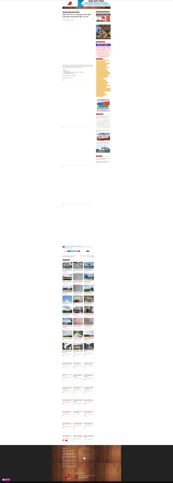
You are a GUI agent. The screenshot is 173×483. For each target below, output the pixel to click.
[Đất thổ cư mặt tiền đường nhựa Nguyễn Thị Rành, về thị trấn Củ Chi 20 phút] (67, 419)
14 (88, 454)
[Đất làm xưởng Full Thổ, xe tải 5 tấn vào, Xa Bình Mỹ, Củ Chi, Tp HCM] (78, 288)
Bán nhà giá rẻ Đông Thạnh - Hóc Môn (102, 81)
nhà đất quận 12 (75, 482)
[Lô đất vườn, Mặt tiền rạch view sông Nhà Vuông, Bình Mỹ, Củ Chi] (78, 407)
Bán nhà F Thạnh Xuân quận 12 (101, 77)
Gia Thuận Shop (102, 159)
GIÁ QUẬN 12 (71, 7)
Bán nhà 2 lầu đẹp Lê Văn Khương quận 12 (102, 76)
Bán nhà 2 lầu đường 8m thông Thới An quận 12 (103, 72)
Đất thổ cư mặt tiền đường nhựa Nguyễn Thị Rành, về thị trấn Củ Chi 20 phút (67, 424)
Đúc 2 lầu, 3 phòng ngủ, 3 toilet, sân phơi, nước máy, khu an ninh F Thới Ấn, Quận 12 (69, 256)
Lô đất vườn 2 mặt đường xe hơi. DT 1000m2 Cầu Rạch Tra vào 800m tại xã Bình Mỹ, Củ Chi (88, 339)
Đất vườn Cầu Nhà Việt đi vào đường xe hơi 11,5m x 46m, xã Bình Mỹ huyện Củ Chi (67, 339)
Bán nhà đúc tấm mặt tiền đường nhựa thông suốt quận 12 (104, 90)
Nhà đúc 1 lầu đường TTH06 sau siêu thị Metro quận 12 (68, 463)
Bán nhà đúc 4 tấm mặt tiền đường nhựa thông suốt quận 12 (105, 89)
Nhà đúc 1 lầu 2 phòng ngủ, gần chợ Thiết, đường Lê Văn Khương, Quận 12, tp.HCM (68, 466)
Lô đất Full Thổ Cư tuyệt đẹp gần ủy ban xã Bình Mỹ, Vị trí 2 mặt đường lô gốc (67, 364)
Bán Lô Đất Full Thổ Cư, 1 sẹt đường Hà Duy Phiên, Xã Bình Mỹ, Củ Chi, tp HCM (78, 270)
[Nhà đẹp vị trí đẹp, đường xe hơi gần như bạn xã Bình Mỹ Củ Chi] (78, 383)
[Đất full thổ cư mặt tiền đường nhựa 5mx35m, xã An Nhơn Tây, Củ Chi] (89, 419)
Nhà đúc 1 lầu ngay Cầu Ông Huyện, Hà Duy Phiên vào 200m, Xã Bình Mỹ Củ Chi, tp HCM (67, 270)
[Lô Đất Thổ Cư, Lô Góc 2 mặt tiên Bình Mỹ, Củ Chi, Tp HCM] (89, 276)
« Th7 (80, 461)
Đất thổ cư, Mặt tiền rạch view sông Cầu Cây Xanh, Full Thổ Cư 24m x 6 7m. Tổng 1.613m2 (67, 388)
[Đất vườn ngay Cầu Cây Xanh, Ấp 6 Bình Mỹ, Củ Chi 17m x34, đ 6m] (78, 333)
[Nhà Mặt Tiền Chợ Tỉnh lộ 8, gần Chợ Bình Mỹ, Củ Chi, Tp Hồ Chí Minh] (67, 276)
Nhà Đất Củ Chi (85, 7)
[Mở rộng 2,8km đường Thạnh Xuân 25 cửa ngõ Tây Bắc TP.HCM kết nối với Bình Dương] (103, 123)
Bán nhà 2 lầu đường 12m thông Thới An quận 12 (103, 73)
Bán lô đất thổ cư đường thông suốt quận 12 (102, 67)
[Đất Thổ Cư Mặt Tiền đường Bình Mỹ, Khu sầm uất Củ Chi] (67, 288)
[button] (109, 8)
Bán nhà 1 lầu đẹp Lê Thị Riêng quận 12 (102, 69)
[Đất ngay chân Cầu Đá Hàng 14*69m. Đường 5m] (67, 370)
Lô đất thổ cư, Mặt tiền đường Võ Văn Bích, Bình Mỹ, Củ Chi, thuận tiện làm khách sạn (89, 436)
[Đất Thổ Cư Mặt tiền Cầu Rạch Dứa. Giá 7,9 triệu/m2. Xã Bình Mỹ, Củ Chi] (78, 419)
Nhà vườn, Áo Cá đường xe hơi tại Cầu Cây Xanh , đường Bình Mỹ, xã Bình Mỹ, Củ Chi (77, 375)
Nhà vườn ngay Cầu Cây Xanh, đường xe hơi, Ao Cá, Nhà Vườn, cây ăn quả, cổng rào (78, 351)
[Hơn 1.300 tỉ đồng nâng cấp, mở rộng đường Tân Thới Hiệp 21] (103, 137)
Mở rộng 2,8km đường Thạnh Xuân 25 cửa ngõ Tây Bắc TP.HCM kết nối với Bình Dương (103, 117)
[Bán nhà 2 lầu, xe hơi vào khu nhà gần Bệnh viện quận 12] (78, 309)
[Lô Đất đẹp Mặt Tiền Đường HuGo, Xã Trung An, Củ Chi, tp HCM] (67, 309)
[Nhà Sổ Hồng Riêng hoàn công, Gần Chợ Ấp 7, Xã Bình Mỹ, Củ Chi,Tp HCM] (89, 309)
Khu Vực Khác (98, 7)
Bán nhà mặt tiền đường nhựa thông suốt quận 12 (103, 85)
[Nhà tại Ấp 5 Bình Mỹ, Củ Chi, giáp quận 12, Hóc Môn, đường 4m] (89, 299)
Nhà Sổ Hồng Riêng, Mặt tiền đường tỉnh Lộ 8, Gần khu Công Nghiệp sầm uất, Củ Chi (78, 282)
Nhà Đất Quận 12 (78, 7)
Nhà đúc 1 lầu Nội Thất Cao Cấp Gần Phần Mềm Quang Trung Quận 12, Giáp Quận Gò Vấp (69, 461)
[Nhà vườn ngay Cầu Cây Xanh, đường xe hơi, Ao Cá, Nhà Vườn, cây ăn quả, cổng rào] (78, 346)
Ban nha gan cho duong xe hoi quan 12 (102, 64)
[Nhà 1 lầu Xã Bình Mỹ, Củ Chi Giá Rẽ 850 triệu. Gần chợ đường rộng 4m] (89, 265)
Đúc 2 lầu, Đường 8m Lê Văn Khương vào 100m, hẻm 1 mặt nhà (87, 256)
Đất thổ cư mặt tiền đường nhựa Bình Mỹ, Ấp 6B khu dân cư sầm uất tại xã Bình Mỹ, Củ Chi (78, 400)
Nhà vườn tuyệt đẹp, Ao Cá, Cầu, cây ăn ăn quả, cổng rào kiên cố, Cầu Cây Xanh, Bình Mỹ (67, 326)
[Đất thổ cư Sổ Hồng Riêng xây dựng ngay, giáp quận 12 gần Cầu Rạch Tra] (78, 431)
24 (80, 458)
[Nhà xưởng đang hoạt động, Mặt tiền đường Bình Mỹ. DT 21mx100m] (89, 359)
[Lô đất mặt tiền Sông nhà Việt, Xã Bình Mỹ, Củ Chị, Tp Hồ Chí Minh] (89, 407)
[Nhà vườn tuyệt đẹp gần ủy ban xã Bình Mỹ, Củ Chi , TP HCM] (78, 359)
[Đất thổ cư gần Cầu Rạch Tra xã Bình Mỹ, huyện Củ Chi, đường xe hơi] (78, 321)
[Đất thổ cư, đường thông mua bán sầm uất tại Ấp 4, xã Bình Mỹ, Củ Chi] (89, 395)
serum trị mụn (103, 162)
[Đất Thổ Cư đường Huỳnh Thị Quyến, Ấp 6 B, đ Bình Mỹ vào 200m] (89, 321)
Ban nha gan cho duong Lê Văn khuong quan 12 (103, 63)
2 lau (97, 60)
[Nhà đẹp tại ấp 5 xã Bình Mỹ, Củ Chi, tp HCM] (78, 299)
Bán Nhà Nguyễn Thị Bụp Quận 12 (101, 86)
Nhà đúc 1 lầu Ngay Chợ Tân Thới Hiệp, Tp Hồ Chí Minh (69, 451)
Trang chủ (66, 7)
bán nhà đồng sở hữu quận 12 (101, 93)
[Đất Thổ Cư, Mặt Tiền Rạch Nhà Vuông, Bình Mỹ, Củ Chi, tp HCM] (89, 288)
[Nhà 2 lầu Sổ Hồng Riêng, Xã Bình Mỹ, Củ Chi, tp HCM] (67, 299)
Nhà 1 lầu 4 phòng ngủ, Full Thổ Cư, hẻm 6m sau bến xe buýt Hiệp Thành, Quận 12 (69, 454)
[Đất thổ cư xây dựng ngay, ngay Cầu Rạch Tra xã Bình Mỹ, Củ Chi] (67, 407)
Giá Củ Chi (92, 7)
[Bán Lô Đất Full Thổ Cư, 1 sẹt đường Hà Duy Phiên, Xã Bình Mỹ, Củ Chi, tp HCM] (78, 265)
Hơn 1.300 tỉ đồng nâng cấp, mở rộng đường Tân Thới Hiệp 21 (103, 131)
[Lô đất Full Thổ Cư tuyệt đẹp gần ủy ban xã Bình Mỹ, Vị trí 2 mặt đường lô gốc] (67, 359)
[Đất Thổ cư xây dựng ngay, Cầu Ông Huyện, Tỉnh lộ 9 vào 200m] (67, 431)
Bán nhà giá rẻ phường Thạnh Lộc (101, 80)
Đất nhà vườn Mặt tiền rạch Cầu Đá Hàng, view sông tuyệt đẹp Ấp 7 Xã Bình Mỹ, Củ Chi (88, 375)
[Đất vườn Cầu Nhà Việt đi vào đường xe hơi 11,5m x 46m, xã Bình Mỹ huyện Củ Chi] (67, 333)
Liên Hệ (103, 7)
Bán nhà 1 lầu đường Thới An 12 (101, 68)
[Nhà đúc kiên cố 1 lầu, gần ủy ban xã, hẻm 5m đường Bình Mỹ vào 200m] (67, 395)
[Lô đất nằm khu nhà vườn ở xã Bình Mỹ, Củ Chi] (89, 346)
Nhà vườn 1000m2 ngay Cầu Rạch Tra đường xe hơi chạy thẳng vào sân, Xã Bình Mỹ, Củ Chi (67, 351)
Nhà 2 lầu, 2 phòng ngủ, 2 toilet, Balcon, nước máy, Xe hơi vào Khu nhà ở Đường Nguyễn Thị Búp (69, 457)
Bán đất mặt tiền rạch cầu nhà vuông (101, 94)
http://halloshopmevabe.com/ (103, 158)
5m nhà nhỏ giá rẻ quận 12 (103, 60)
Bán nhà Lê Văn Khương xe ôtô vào (101, 84)
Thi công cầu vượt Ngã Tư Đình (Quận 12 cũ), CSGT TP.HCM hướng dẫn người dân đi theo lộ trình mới (103, 143)
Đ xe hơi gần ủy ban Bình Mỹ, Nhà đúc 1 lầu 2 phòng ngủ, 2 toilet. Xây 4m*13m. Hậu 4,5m (89, 388)
